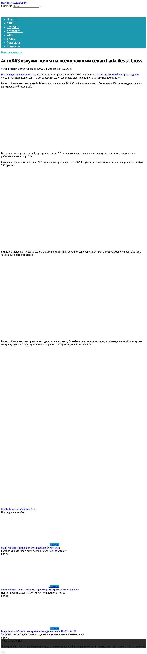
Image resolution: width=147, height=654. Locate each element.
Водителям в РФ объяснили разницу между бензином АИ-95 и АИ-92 (38, 631)
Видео (11, 39)
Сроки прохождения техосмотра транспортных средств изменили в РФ (40, 589)
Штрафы (13, 27)
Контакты (13, 46)
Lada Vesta (12, 509)
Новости (12, 19)
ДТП (9, 23)
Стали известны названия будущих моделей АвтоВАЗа (30, 547)
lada (3, 509)
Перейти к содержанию (14, 2)
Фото (10, 35)
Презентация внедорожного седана (21, 74)
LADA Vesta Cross (27, 509)
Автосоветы (15, 31)
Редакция (13, 42)
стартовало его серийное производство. (117, 74)
